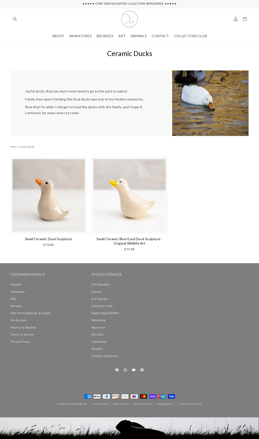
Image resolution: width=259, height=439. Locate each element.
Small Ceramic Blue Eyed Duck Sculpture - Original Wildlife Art (129, 241)
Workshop (98, 320)
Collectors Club (102, 306)
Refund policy (121, 403)
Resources (98, 327)
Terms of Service (22, 334)
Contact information (190, 403)
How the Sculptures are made (30, 313)
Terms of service (143, 403)
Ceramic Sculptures (104, 356)
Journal (96, 291)
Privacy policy (101, 403)
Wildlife (97, 349)
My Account (18, 320)
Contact (16, 284)
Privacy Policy (20, 341)
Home (13, 146)
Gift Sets (97, 334)
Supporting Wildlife (105, 313)
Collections (99, 341)
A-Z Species (99, 298)
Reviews (16, 306)
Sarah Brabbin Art (77, 403)
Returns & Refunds (23, 327)
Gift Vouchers (101, 284)
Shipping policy (165, 403)
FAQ (13, 298)
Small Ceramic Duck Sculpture (48, 239)
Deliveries (17, 291)
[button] (15, 19)
